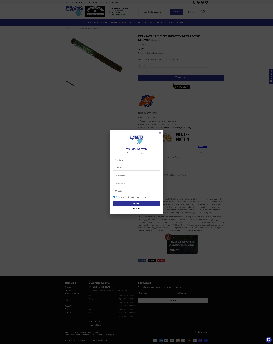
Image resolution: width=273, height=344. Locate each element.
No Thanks (136, 209)
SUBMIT (136, 203)
